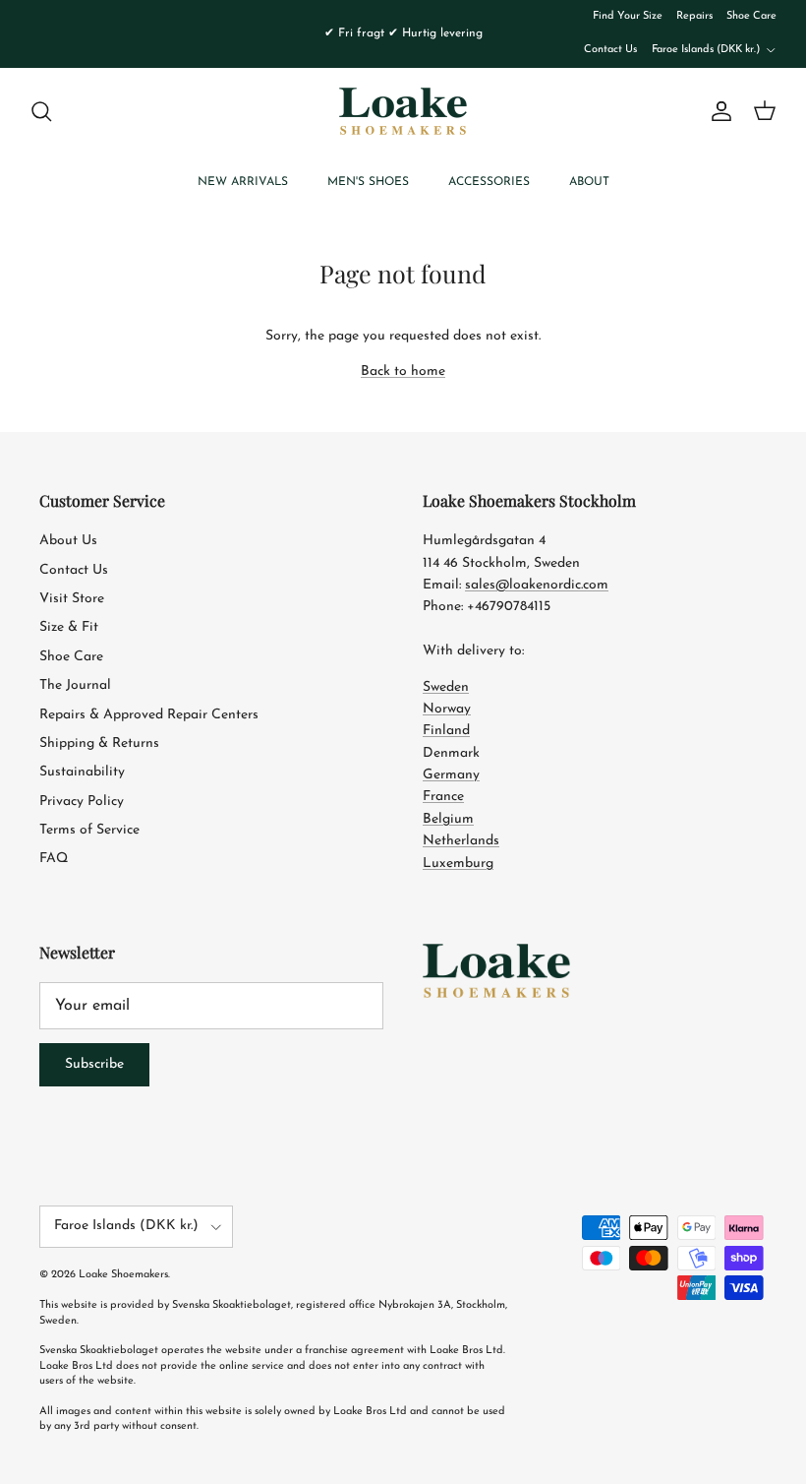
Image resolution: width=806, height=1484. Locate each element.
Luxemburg (458, 863)
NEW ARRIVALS (243, 182)
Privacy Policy (81, 801)
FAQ (53, 858)
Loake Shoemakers (123, 1274)
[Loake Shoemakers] (403, 111)
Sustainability (82, 772)
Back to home (403, 371)
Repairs (694, 16)
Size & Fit (68, 627)
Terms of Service (89, 830)
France (443, 796)
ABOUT (589, 182)
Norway (447, 709)
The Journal (75, 685)
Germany (451, 775)
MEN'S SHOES (368, 182)
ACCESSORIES (489, 182)
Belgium (448, 819)
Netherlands (461, 841)
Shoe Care (751, 16)
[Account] (717, 111)
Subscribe (94, 1064)
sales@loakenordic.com (536, 585)
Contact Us (610, 49)
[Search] (41, 111)
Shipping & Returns (99, 743)
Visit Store (71, 598)
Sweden (446, 687)
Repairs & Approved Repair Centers (149, 715)
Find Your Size (627, 16)
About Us (68, 540)
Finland (446, 730)
